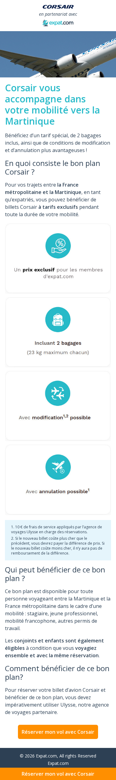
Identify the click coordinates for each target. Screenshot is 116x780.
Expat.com (58, 763)
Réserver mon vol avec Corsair (58, 731)
